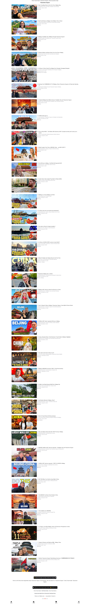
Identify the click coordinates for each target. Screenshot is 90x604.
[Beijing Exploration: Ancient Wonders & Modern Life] (24, 375)
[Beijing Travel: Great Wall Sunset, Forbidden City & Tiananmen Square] (24, 106)
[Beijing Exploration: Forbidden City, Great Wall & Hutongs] (24, 296)
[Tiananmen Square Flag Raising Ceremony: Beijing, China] (24, 565)
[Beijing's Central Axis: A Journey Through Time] (24, 517)
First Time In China (45, 590)
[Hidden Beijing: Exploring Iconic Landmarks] (24, 501)
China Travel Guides (37, 590)
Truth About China (52, 593)
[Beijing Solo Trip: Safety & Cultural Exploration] (24, 233)
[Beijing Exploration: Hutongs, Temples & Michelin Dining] (24, 154)
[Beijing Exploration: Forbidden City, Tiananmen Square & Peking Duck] (24, 454)
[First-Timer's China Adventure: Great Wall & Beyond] (24, 264)
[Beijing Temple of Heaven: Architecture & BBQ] (24, 549)
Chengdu (45, 72)
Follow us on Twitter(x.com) (39, 596)
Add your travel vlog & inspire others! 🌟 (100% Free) (46, 587)
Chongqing (40, 420)
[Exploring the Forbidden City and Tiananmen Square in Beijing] (24, 90)
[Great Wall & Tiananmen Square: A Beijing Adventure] (24, 486)
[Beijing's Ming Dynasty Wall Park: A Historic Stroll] (24, 391)
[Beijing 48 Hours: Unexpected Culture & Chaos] (24, 169)
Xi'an (42, 72)
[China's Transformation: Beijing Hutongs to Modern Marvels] (24, 138)
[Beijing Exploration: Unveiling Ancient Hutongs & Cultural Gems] (24, 280)
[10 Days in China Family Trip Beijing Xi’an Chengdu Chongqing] (24, 75)
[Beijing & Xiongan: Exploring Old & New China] (24, 185)
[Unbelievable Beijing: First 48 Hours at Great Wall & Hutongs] (24, 27)
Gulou (39, 277)
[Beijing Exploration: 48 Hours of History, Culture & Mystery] (24, 328)
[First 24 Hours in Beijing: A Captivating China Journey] (24, 470)
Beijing (39, 9)
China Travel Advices (52, 590)
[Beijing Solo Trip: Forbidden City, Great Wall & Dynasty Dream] (24, 343)
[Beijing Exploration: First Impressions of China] (24, 438)
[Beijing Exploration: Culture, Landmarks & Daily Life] (24, 407)
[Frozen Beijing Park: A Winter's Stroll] (24, 201)
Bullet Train (42, 593)
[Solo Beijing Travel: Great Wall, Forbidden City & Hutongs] (24, 11)
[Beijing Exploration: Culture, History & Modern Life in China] (24, 217)
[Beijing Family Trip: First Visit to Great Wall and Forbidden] (24, 59)
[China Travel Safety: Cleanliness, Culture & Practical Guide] (24, 248)
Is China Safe (46, 593)
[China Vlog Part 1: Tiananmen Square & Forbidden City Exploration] (24, 122)
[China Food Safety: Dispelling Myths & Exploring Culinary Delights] (24, 359)
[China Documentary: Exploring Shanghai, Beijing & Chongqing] (24, 422)
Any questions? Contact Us (50, 596)
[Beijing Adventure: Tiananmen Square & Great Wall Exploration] (24, 312)
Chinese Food (36, 593)
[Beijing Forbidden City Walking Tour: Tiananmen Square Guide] (24, 43)
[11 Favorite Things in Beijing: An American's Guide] (24, 533)
